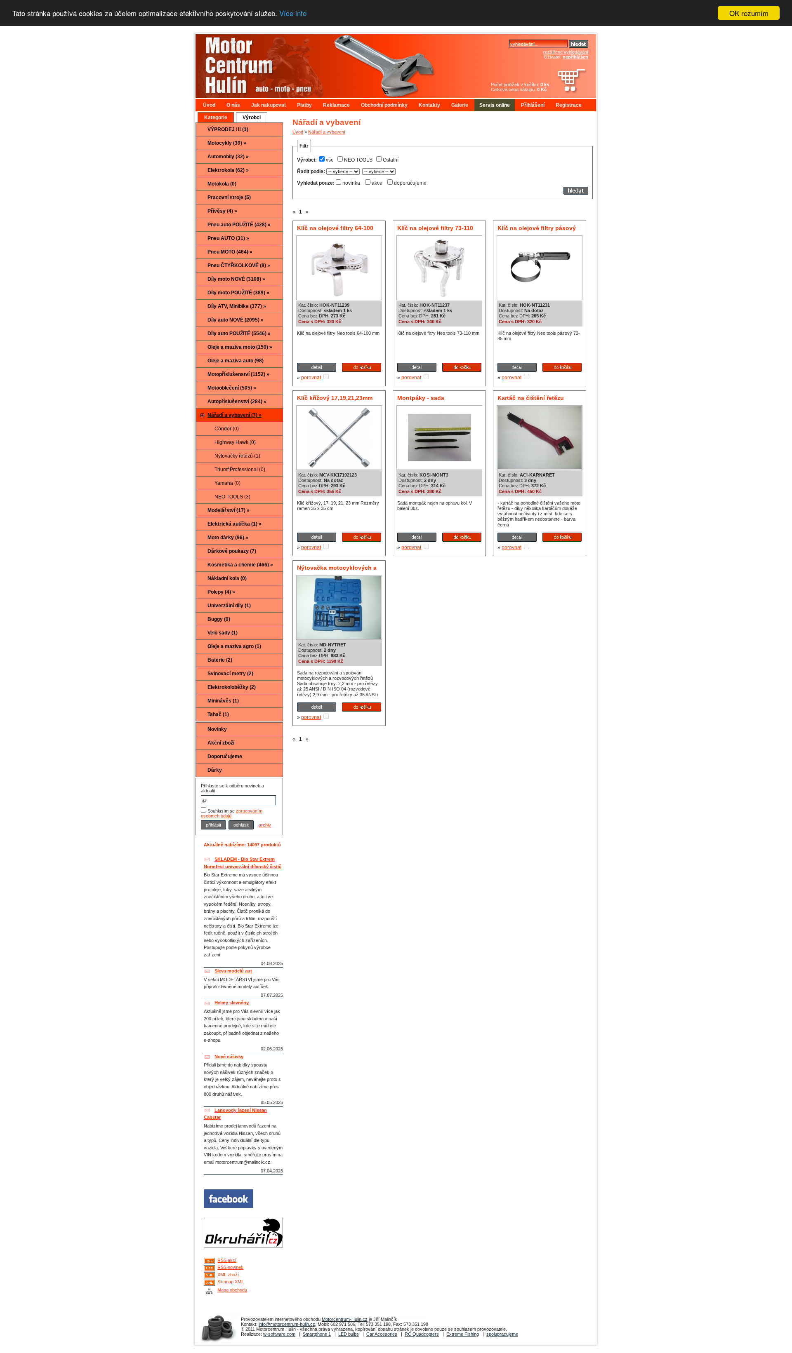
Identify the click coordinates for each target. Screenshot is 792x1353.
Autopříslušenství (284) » (236, 401)
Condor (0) (226, 429)
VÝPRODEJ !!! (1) (227, 129)
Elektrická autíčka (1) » (234, 524)
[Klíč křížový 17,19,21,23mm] (339, 467)
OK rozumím (748, 13)
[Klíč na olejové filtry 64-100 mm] (339, 298)
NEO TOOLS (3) (232, 497)
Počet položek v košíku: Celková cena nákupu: (520, 87)
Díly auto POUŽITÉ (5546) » (239, 333)
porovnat (311, 378)
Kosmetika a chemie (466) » (240, 565)
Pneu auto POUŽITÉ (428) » (239, 225)
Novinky (217, 729)
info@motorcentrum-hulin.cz (287, 1324)
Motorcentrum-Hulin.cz (345, 1319)
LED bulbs (348, 1334)
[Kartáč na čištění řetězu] (539, 467)
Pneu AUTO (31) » (228, 238)
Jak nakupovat (268, 105)
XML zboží (228, 1274)
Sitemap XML (230, 1281)
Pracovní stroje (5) (229, 197)
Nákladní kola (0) (227, 578)
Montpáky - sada (420, 398)
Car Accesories (381, 1334)
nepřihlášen (575, 56)
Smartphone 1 (317, 1334)
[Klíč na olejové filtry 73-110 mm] (439, 298)
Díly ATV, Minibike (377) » (236, 306)
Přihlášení (532, 105)
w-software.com (279, 1334)
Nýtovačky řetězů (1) (237, 456)
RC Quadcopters (422, 1334)
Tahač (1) (218, 714)
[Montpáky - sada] (439, 467)
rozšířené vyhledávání (565, 51)
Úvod (209, 105)
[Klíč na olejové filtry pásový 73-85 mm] (539, 298)
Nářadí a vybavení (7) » (234, 415)
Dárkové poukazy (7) (231, 551)
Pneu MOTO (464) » (229, 252)
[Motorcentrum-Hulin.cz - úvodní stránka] (327, 63)
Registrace (569, 105)
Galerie (459, 105)
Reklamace (336, 105)
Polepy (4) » (221, 592)
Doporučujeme (224, 756)
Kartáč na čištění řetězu (530, 398)
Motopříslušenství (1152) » (238, 374)
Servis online (494, 105)
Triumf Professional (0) (239, 469)
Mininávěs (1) (223, 701)
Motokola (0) (221, 184)
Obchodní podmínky (384, 105)
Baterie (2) (219, 660)
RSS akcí (226, 1260)
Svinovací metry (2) (230, 673)
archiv (265, 824)
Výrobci (252, 117)
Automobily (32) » (228, 157)
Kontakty (429, 105)
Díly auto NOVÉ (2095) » (235, 320)
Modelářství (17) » (228, 510)
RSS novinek (230, 1267)
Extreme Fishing (462, 1334)
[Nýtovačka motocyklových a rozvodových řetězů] (339, 637)
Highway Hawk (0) (235, 442)
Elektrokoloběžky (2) (231, 687)
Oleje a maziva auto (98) (235, 361)
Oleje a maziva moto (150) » (239, 347)
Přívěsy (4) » (222, 211)
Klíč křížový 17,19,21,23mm (334, 398)
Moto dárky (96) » (227, 537)
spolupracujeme (502, 1334)
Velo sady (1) (222, 633)
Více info (292, 13)
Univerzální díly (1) (229, 605)
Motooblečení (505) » (231, 388)
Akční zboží (220, 743)
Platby (304, 105)
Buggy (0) (218, 619)
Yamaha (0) (227, 483)
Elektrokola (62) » (228, 170)
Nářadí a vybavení (326, 131)
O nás (233, 105)
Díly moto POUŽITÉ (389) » (238, 293)
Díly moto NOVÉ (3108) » (236, 279)
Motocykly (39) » (226, 143)
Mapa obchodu (232, 1289)
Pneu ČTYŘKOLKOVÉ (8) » (238, 265)
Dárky (214, 770)
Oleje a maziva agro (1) (234, 646)
